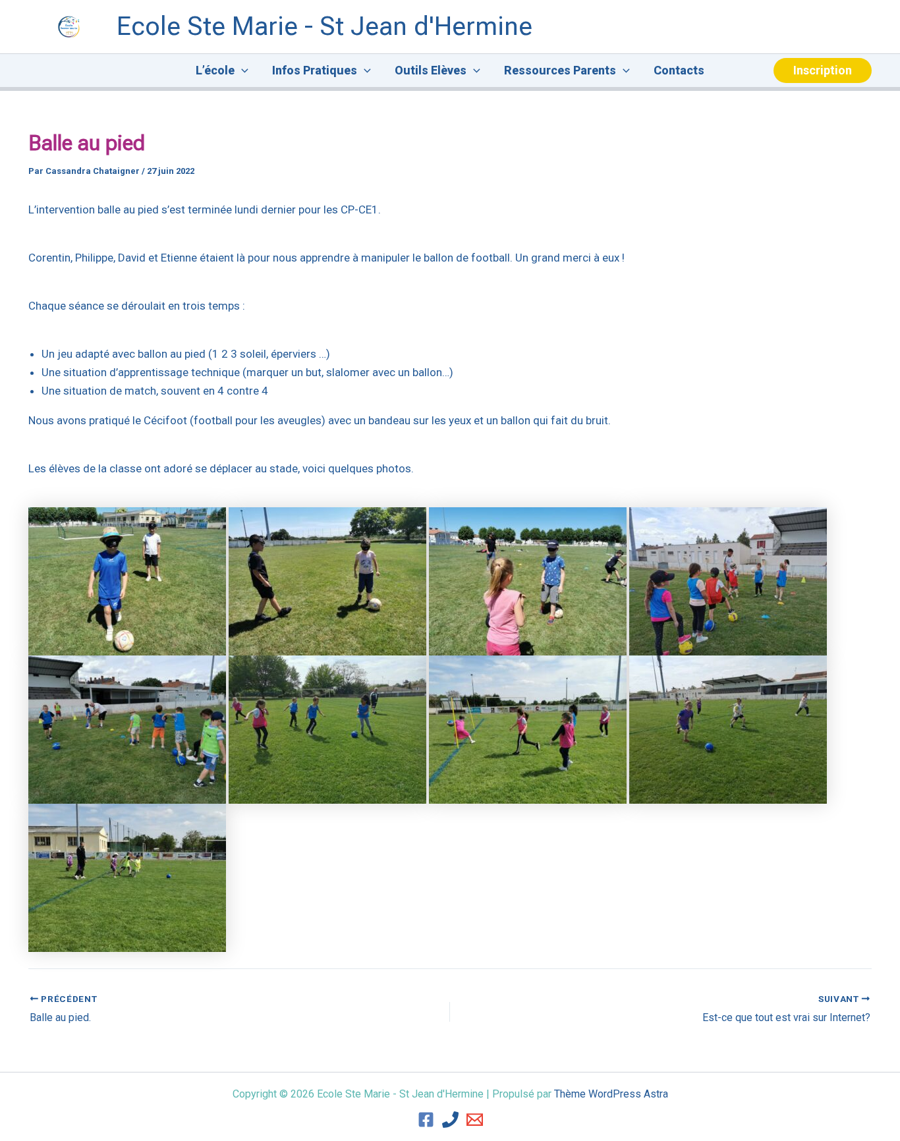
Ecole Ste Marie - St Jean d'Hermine (324, 26)
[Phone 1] (450, 1119)
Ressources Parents (560, 70)
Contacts (679, 70)
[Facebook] (426, 1119)
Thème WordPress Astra (611, 1094)
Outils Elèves (430, 70)
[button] (241, 70)
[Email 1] (474, 1119)
